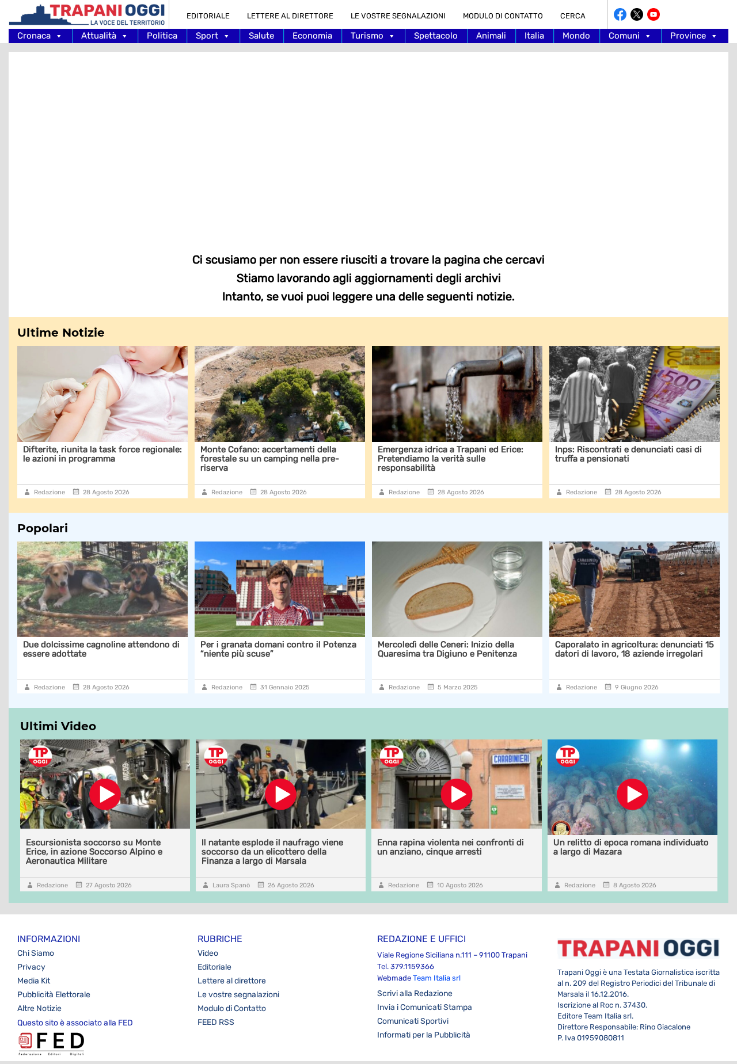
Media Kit (33, 981)
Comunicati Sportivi (413, 1021)
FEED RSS (215, 1022)
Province (688, 35)
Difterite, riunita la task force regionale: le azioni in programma (95, 454)
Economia (312, 35)
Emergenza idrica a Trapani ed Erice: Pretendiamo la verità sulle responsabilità (443, 458)
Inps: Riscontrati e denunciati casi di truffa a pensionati (621, 454)
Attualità (98, 35)
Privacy (31, 967)
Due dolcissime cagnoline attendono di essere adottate (101, 649)
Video (207, 953)
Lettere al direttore (290, 16)
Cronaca (34, 35)
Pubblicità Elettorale (53, 995)
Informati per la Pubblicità (423, 1035)
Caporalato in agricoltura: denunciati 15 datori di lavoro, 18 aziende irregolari (634, 649)
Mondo (576, 35)
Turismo (367, 35)
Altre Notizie (39, 1008)
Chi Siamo (35, 953)
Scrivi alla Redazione (415, 993)
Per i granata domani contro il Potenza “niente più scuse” (278, 649)
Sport (207, 35)
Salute (261, 35)
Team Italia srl (437, 978)
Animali (491, 35)
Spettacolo (436, 35)
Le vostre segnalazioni (398, 16)
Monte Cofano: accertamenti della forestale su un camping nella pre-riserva (262, 458)
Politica (162, 35)
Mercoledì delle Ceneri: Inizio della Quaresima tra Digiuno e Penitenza (447, 649)
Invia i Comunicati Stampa (424, 1007)
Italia (534, 35)
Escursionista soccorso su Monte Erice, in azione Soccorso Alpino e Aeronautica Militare (94, 851)
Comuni (624, 35)
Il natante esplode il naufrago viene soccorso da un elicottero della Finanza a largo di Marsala (272, 851)
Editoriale (208, 16)
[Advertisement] (368, 143)
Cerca (573, 16)
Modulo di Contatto (503, 16)
